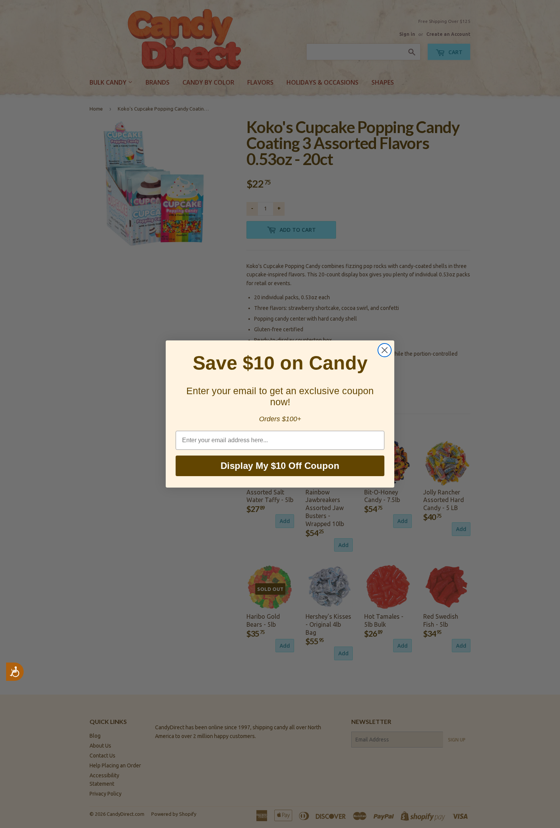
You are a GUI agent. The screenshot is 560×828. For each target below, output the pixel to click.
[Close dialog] (384, 350)
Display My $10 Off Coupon (280, 466)
